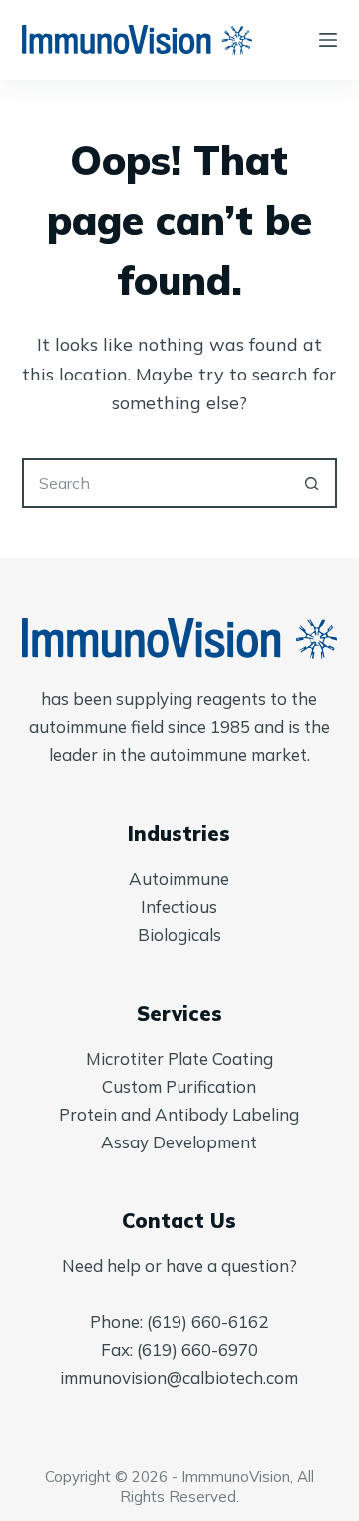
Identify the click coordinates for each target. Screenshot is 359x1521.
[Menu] (328, 40)
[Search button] (312, 483)
